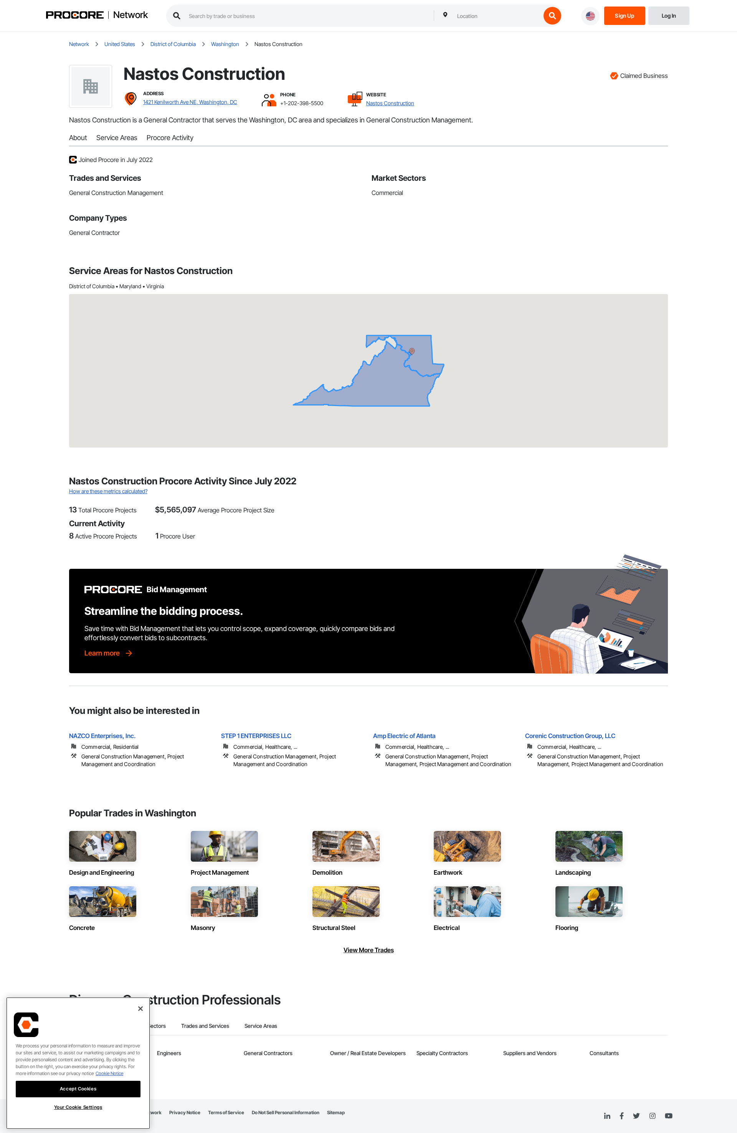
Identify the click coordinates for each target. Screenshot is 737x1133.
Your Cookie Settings (78, 1107)
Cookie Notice (109, 1073)
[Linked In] (607, 1116)
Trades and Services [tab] (205, 1025)
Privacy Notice (184, 1112)
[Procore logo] (75, 16)
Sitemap (336, 1112)
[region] (78, 1063)
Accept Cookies (78, 1089)
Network (130, 15)
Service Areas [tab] (261, 1025)
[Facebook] (622, 1116)
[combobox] (497, 16)
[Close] (140, 1008)
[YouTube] (669, 1116)
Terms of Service (226, 1112)
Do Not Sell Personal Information (285, 1112)
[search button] (552, 16)
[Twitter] (636, 1116)
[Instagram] (652, 1116)
